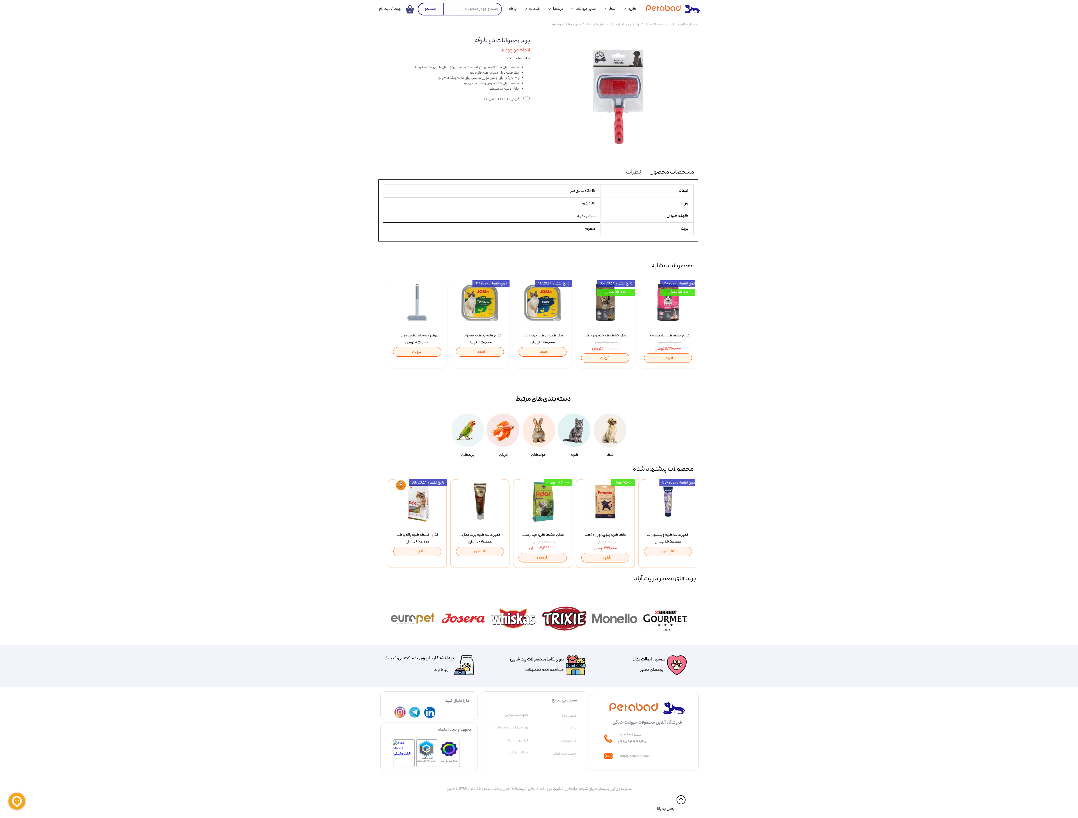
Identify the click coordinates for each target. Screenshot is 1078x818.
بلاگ (513, 9)
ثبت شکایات (568, 741)
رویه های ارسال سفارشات (511, 727)
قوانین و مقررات (517, 740)
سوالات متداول (518, 752)
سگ (612, 9)
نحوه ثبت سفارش (516, 715)
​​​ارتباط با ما (441, 670)
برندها (558, 9)
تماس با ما (569, 716)
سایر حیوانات (585, 9)
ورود (397, 9)
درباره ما (570, 728)
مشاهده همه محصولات (544, 670)
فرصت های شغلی (564, 753)
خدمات (534, 9)
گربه (632, 9)
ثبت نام (384, 9)
